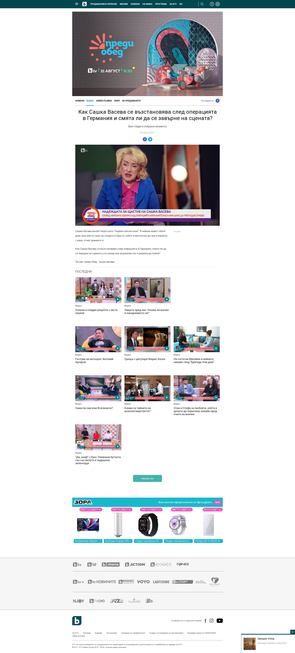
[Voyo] (145, 582)
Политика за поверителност (133, 633)
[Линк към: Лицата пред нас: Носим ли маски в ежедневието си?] (147, 300)
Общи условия (78, 636)
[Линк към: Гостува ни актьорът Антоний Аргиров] (98, 349)
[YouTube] (218, 621)
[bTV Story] (163, 564)
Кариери (98, 633)
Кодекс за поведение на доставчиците (166, 633)
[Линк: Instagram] (210, 621)
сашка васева (106, 261)
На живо (147, 4)
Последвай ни (207, 100)
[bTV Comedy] (94, 564)
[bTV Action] (138, 564)
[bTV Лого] (76, 620)
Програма (161, 4)
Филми (124, 4)
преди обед (90, 261)
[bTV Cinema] (113, 564)
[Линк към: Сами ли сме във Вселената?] (98, 398)
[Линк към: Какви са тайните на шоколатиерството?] (147, 398)
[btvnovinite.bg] (102, 582)
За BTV (75, 633)
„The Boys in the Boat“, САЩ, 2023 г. (272, 643)
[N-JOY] (81, 601)
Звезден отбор (265, 638)
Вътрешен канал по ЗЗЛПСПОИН (202, 633)
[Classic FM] (137, 601)
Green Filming (104, 100)
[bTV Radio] (100, 601)
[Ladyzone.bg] (162, 581)
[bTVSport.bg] (184, 582)
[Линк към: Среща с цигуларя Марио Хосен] (147, 349)
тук (217, 502)
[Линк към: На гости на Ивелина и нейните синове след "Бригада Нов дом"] (197, 349)
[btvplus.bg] (80, 582)
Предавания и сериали (103, 4)
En (180, 4)
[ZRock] (153, 601)
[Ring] (185, 564)
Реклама (87, 633)
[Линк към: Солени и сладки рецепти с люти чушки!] (98, 300)
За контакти (111, 633)
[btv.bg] (80, 564)
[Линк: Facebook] (204, 621)
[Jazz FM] (119, 601)
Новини (135, 4)
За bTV (173, 4)
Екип (117, 100)
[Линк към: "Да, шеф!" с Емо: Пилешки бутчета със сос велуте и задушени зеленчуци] (98, 447)
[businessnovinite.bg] (128, 581)
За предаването (131, 100)
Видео (90, 100)
